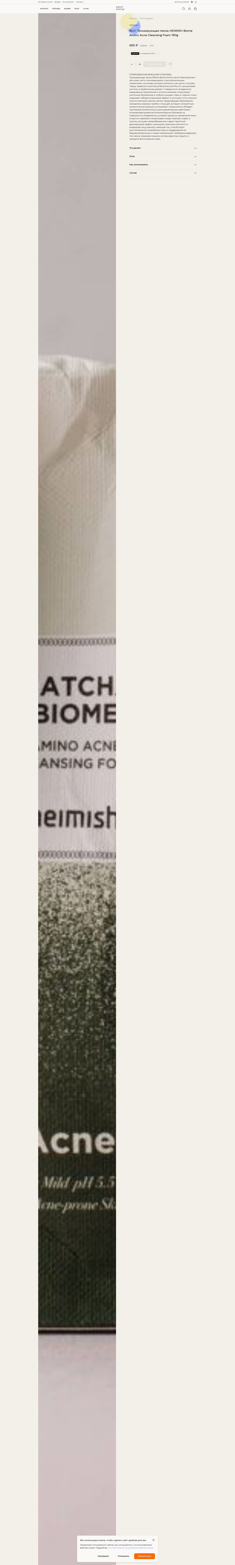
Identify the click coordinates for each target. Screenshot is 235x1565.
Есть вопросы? (68, 2)
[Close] (153, 1540)
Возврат (57, 2)
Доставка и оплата (45, 2)
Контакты (79, 2)
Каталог (133, 18)
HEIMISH (133, 25)
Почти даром (146, 18)
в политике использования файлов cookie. (132, 1548)
